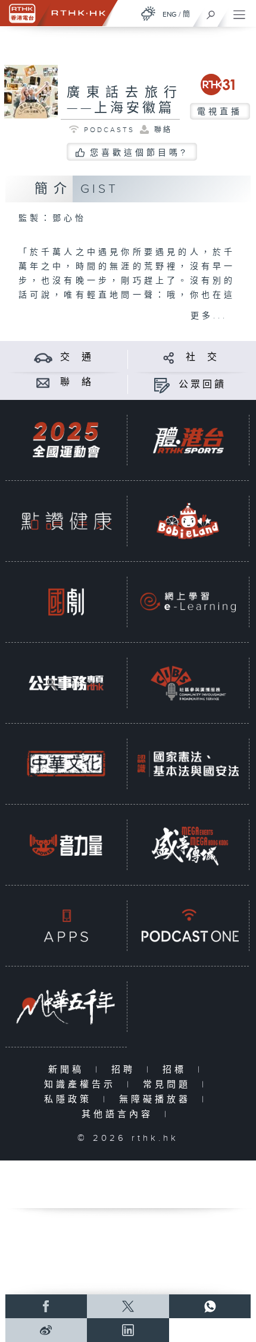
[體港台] (188, 439)
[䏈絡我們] (43, 382)
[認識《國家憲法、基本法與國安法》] (188, 763)
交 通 (76, 357)
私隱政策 (70, 1099)
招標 (177, 1070)
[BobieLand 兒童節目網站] (188, 520)
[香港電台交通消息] (43, 357)
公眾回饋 (202, 384)
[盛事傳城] (188, 844)
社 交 (202, 357)
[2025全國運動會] (66, 439)
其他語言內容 (120, 1114)
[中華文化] (66, 763)
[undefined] (148, 13)
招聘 (126, 1070)
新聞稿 (68, 1070)
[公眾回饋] (161, 385)
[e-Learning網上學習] (188, 601)
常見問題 (169, 1085)
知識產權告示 (82, 1085)
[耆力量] (66, 844)
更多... (209, 316)
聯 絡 (76, 382)
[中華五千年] (66, 1006)
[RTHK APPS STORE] (66, 925)
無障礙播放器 (157, 1099)
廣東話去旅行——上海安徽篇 (123, 100)
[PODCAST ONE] (188, 925)
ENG (170, 14)
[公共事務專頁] (66, 682)
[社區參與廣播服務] (188, 682)
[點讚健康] (66, 520)
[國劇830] (66, 601)
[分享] (168, 357)
